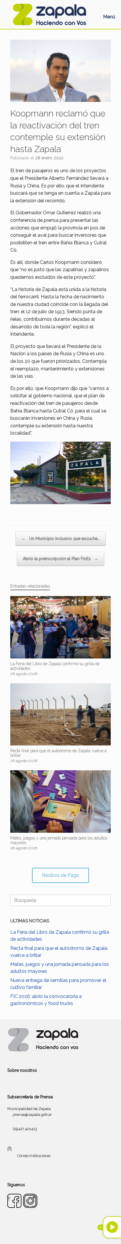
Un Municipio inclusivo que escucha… (61, 538)
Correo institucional (34, 1156)
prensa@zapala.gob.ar (32, 1114)
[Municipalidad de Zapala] (49, 14)
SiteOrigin (67, 1233)
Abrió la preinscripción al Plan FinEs (60, 558)
